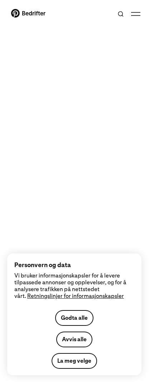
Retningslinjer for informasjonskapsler (75, 296)
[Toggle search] (121, 14)
